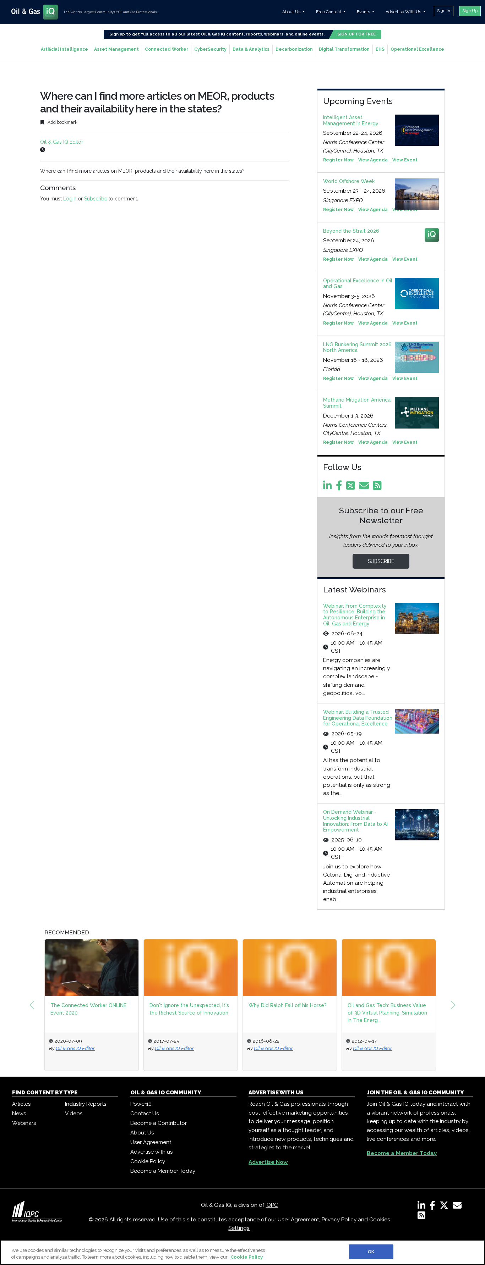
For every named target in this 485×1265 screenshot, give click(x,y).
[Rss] (378, 487)
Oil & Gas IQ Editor (61, 142)
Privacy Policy (339, 1219)
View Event (405, 160)
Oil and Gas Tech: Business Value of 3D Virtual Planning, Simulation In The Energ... (387, 1012)
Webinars (24, 1123)
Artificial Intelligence (64, 49)
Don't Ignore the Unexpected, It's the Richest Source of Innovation (189, 1009)
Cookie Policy (147, 1161)
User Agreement (150, 1142)
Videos (73, 1113)
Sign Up (470, 10)
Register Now (338, 160)
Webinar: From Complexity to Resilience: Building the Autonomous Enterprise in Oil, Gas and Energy (355, 614)
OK (371, 1251)
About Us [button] (291, 11)
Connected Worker (166, 49)
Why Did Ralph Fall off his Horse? (288, 1005)
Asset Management (116, 49)
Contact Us (144, 1113)
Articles (21, 1104)
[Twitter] (352, 487)
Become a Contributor (158, 1123)
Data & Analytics (251, 49)
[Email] (365, 487)
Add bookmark (62, 122)
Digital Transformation (344, 49)
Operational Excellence (417, 49)
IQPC (272, 1205)
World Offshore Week (349, 181)
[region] (242, 1252)
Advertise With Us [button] (404, 11)
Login (69, 198)
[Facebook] (340, 487)
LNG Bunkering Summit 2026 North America (357, 347)
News (19, 1113)
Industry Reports (85, 1104)
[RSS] (421, 1217)
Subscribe (95, 198)
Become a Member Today (162, 1171)
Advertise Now (268, 1162)
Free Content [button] (329, 11)
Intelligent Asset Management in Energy (350, 120)
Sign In (443, 10)
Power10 (141, 1104)
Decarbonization (294, 49)
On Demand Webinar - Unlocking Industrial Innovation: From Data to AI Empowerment (355, 821)
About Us (142, 1132)
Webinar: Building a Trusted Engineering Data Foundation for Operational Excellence (357, 718)
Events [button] (364, 11)
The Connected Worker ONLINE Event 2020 (88, 1009)
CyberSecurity (210, 49)
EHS (380, 49)
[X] (445, 1207)
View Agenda (373, 160)
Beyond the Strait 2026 (351, 231)
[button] (32, 1005)
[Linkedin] (328, 487)
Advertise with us (151, 1152)
